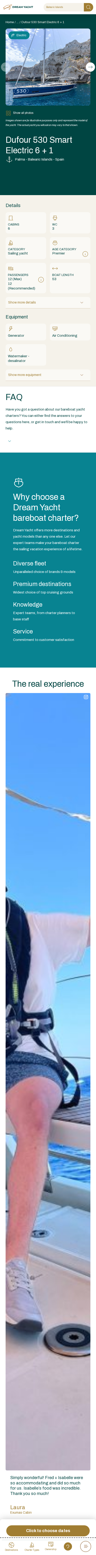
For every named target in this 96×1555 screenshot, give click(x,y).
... (18, 22)
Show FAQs (24, 441)
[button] (90, 67)
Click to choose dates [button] (48, 1530)
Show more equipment (24, 375)
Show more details (22, 302)
